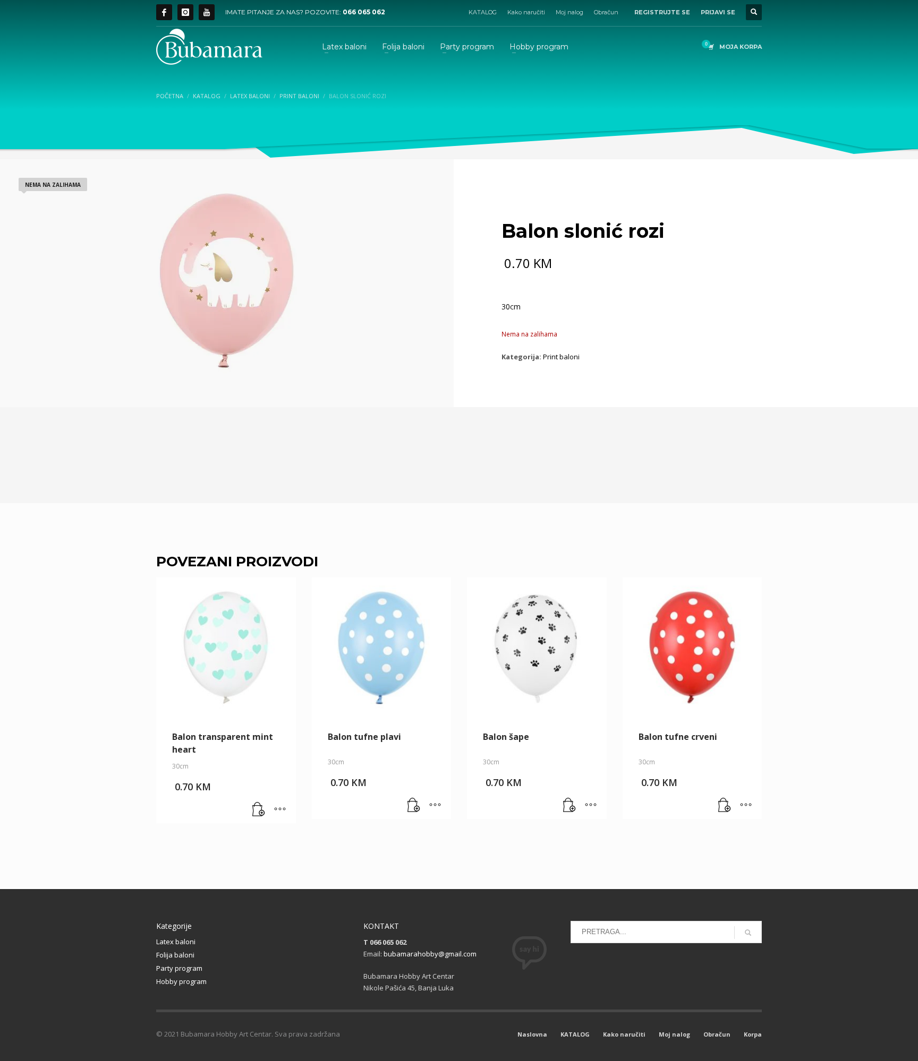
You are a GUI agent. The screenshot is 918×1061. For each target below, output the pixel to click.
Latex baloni (176, 941)
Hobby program (181, 981)
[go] (748, 932)
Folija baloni (175, 955)
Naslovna (532, 1034)
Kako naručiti (526, 12)
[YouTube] (207, 12)
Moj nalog (569, 12)
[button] (258, 810)
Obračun (606, 12)
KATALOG (483, 12)
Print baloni (561, 356)
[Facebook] (164, 12)
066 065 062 (364, 12)
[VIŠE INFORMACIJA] (280, 810)
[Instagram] (185, 12)
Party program (179, 968)
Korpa (753, 1034)
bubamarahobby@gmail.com (430, 954)
